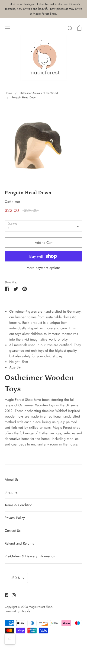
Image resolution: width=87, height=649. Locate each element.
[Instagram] (12, 595)
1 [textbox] (9, 228)
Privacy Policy (15, 517)
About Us (11, 479)
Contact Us (12, 530)
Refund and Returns (19, 543)
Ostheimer (12, 201)
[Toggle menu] (8, 28)
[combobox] (43, 226)
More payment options (43, 267)
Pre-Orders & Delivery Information (30, 556)
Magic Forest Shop (40, 607)
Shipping (11, 492)
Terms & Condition (18, 505)
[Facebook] (4, 595)
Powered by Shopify (17, 611)
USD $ (15, 577)
